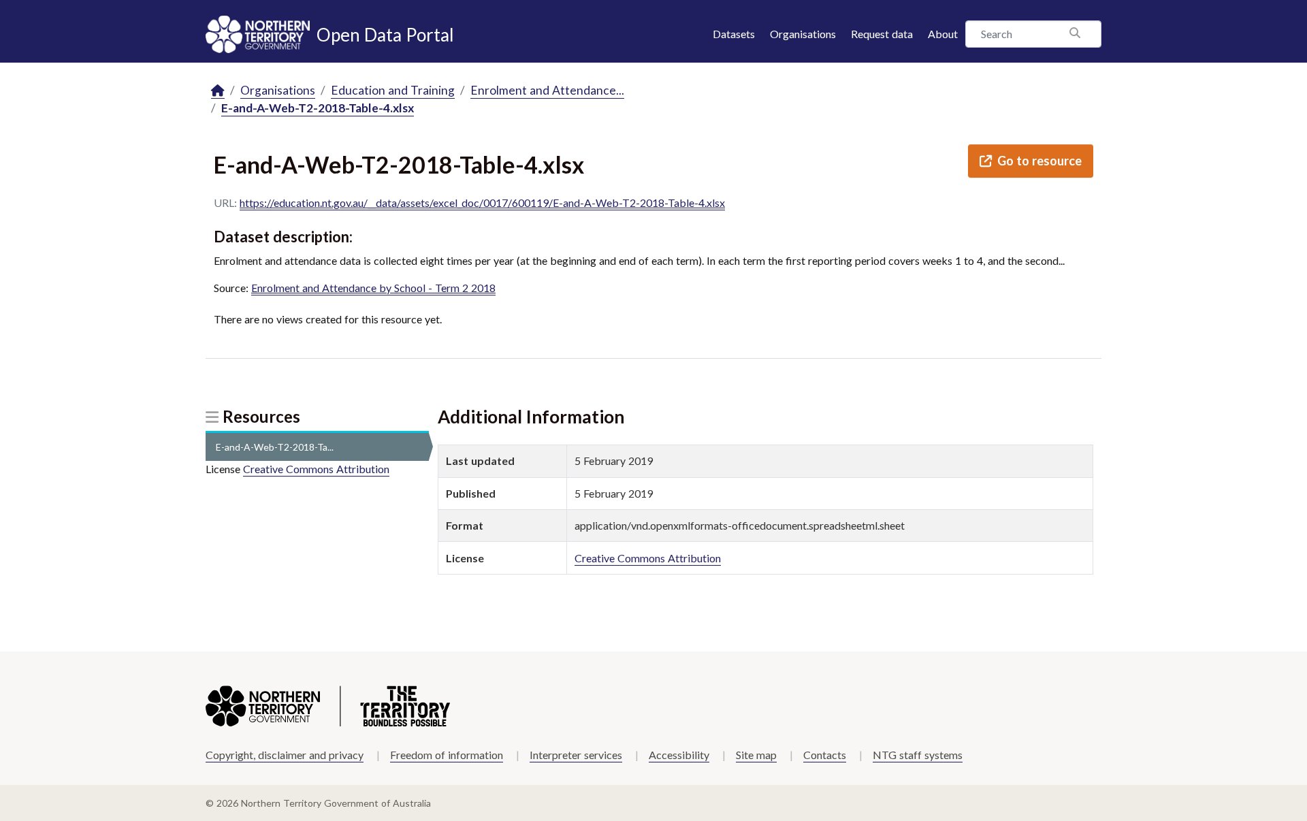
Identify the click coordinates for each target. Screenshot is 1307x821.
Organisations (803, 33)
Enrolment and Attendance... (547, 90)
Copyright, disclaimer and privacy (285, 754)
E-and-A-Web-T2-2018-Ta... (275, 447)
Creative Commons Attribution (316, 468)
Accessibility (679, 754)
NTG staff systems (918, 754)
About (943, 33)
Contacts (824, 754)
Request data (882, 33)
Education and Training (393, 90)
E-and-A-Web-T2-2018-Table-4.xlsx (317, 108)
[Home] (218, 91)
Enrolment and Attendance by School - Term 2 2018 (373, 287)
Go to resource (1039, 160)
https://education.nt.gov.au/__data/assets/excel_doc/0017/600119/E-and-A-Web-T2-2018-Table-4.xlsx (482, 202)
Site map (756, 754)
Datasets (734, 33)
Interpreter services (576, 754)
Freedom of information (446, 754)
